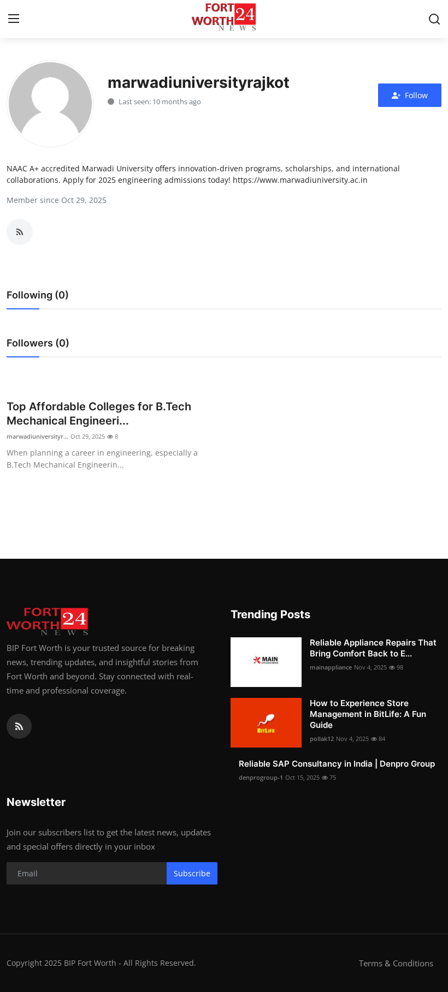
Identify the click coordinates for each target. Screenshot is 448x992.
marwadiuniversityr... (37, 436)
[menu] (13, 19)
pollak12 (322, 738)
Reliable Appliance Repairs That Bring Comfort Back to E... (373, 648)
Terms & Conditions (396, 963)
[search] (434, 19)
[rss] (19, 726)
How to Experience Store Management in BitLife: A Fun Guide (368, 714)
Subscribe (192, 873)
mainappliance (331, 667)
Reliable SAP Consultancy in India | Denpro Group (337, 763)
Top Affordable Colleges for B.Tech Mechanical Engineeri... (99, 413)
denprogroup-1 (261, 777)
